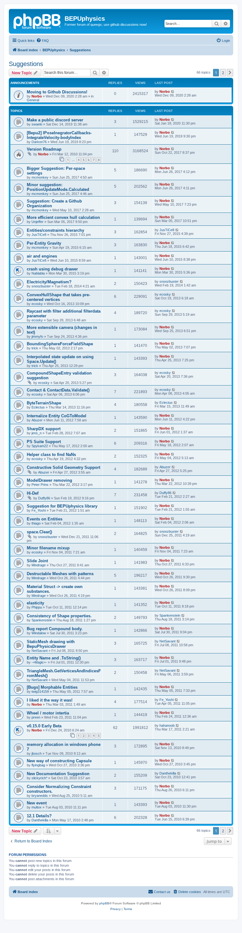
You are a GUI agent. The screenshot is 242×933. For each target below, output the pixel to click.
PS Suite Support (44, 441)
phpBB (104, 903)
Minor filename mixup (48, 548)
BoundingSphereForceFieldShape (60, 344)
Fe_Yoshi (39, 510)
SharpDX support (43, 428)
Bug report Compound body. (55, 628)
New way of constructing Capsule (59, 760)
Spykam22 (40, 446)
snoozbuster (41, 286)
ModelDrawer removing (49, 480)
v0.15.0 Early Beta (44, 726)
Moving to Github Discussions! (57, 92)
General (33, 100)
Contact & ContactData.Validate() (58, 390)
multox (37, 807)
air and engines (42, 256)
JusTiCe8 (39, 234)
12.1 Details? (39, 816)
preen (36, 717)
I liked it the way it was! (49, 700)
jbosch (37, 753)
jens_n (37, 433)
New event (37, 803)
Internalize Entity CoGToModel (56, 416)
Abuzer (37, 420)
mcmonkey (40, 177)
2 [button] (223, 72)
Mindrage (39, 565)
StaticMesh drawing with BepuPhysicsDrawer (51, 644)
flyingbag (38, 765)
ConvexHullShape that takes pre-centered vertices (58, 297)
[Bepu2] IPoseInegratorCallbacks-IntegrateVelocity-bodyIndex (59, 135)
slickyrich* (39, 778)
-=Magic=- (39, 662)
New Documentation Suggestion (58, 773)
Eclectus (38, 407)
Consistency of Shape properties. (59, 616)
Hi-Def (32, 493)
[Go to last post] (173, 91)
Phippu (37, 607)
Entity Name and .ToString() (54, 658)
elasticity (35, 603)
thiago (36, 523)
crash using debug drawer (52, 269)
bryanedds (40, 795)
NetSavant (40, 651)
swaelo (37, 124)
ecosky (37, 304)
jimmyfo (37, 336)
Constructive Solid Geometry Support (63, 467)
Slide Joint (37, 560)
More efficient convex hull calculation (63, 217)
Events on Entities (44, 519)
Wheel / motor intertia (48, 713)
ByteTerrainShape (44, 403)
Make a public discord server (55, 120)
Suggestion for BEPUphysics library (62, 506)
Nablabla (38, 273)
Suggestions (26, 63)
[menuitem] (42, 40)
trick (35, 348)
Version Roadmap (44, 149)
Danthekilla (167, 773)
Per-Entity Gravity (44, 243)
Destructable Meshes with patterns (60, 573)
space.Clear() (39, 532)
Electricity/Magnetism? (49, 282)
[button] (230, 72)
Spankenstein (42, 620)
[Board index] (37, 20)
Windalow (39, 633)
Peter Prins (40, 484)
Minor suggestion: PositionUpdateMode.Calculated (58, 187)
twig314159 (40, 691)
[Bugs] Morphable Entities (52, 687)
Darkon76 (39, 142)
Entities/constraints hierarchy (55, 230)
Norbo (37, 96)
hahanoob (167, 725)
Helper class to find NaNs (51, 454)
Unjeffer (37, 222)
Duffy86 (44, 498)
